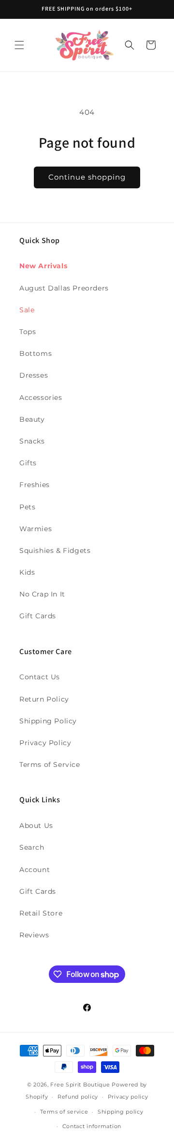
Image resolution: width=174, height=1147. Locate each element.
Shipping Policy (48, 721)
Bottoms (35, 353)
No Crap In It (42, 594)
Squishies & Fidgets (54, 550)
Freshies (34, 484)
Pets (27, 507)
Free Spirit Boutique (81, 1084)
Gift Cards (37, 616)
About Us (36, 825)
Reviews (34, 935)
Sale (26, 310)
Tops (27, 331)
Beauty (32, 419)
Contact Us (39, 677)
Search (31, 847)
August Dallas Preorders (64, 288)
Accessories (40, 397)
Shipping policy (121, 1111)
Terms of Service (49, 764)
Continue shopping (87, 177)
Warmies (35, 528)
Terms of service (64, 1111)
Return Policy (44, 699)
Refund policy (78, 1096)
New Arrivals (43, 265)
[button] (19, 45)
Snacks (32, 441)
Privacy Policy (45, 742)
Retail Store (40, 913)
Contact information (91, 1126)
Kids (27, 572)
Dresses (33, 375)
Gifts (28, 463)
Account (34, 869)
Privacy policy (128, 1096)
